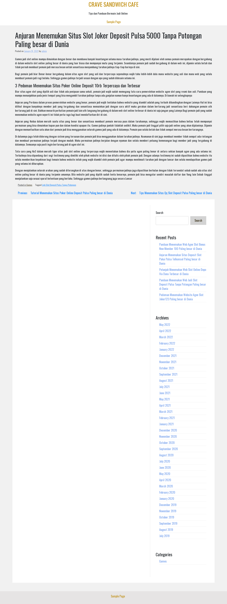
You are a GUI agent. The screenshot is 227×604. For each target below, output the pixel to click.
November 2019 (167, 511)
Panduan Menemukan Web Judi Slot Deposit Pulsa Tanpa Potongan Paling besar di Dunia (182, 284)
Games (29, 184)
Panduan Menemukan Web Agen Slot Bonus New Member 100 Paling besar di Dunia (182, 246)
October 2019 (166, 517)
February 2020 (167, 492)
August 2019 (166, 530)
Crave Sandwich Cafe (113, 4)
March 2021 (165, 411)
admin (44, 51)
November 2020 (168, 436)
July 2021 (164, 387)
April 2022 (165, 331)
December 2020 (168, 430)
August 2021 (166, 380)
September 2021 (168, 374)
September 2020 (168, 449)
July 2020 (164, 461)
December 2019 (167, 505)
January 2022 (166, 349)
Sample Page (114, 22)
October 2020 (167, 443)
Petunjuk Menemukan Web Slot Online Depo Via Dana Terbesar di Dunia (182, 271)
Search (159, 213)
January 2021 (166, 424)
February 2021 (167, 418)
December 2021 (167, 356)
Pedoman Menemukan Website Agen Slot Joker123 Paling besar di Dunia (181, 297)
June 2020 (165, 467)
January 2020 (166, 498)
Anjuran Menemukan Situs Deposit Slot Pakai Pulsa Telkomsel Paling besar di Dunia (180, 259)
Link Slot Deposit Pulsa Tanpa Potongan (59, 184)
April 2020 (165, 480)
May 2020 (164, 474)
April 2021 (165, 405)
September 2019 (168, 523)
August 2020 (166, 455)
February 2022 (167, 343)
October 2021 (166, 368)
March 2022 (166, 337)
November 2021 (167, 362)
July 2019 (164, 536)
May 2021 (164, 399)
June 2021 (164, 393)
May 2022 (164, 325)
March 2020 (166, 486)
